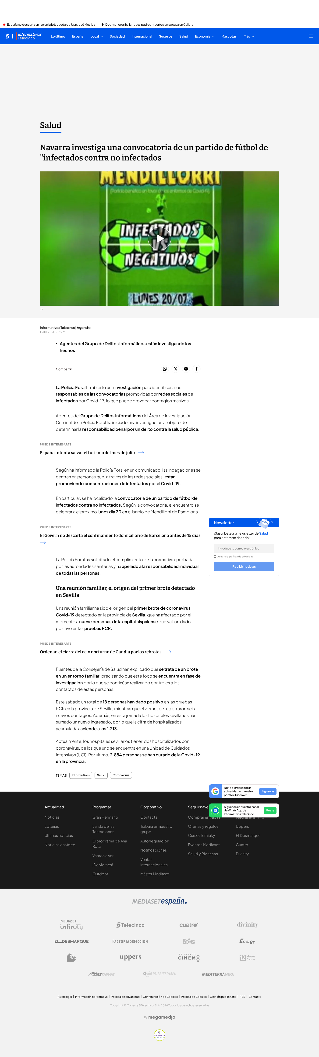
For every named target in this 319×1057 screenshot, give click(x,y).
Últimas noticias (59, 835)
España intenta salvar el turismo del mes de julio (87, 452)
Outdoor (100, 873)
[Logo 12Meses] (247, 958)
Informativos (81, 775)
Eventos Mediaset (204, 844)
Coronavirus (121, 775)
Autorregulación (154, 840)
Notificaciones (153, 850)
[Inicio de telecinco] (7, 36)
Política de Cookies (194, 996)
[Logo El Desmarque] (72, 941)
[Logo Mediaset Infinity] (71, 925)
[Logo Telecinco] (130, 925)
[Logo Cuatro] (189, 925)
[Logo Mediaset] (159, 904)
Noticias (52, 817)
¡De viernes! (102, 864)
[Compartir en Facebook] (196, 369)
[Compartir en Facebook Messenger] (186, 369)
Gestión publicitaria (223, 996)
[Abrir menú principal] (311, 36)
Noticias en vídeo (60, 844)
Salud (50, 125)
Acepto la (235, 556)
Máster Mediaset (155, 873)
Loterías (52, 826)
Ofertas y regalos (203, 826)
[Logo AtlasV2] (101, 974)
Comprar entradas (204, 817)
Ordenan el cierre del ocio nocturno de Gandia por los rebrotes (101, 651)
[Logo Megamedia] (162, 1017)
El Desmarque (248, 835)
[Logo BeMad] (72, 957)
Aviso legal (65, 996)
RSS (242, 996)
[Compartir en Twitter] (175, 369)
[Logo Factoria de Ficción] (130, 941)
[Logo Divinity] (247, 925)
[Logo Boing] (189, 941)
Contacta (148, 817)
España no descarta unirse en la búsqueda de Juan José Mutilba (51, 25)
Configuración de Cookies (160, 996)
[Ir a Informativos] (29, 36)
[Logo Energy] (247, 941)
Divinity (242, 853)
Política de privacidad (125, 996)
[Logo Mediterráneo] (218, 974)
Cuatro (242, 844)
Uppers (242, 826)
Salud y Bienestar (203, 853)
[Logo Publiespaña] (159, 974)
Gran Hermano (105, 817)
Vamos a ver (102, 855)
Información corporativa (91, 996)
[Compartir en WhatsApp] (165, 369)
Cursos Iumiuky (201, 835)
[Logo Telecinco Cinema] (189, 957)
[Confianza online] (159, 1039)
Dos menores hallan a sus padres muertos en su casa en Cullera (149, 25)
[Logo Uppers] (130, 957)
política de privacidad (241, 556)
